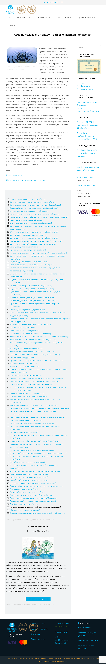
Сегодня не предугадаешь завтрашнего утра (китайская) (35, 355)
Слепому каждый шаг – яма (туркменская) (28, 396)
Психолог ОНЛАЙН (85, 122)
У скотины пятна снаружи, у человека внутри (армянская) (35, 471)
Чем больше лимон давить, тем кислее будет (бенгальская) (36, 241)
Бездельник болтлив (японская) (24, 364)
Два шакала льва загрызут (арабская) (26, 489)
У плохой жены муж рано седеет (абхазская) (29, 211)
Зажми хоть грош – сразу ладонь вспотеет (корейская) (33, 265)
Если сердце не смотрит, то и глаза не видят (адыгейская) (35, 205)
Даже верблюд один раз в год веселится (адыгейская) (34, 208)
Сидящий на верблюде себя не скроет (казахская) (32, 289)
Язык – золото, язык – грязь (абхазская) (26, 220)
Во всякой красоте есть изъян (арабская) (28, 492)
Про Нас (80, 83)
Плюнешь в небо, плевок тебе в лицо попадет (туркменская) (36, 378)
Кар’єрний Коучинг (85, 136)
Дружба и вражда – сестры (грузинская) (27, 462)
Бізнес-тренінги (38, 639)
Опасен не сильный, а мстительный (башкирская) (32, 450)
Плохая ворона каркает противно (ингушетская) (31, 286)
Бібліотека (35, 634)
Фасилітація (82, 105)
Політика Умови (38, 624)
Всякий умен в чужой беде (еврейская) (27, 310)
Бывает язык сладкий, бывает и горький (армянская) (33, 244)
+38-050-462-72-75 (55, 2)
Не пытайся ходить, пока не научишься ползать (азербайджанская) (39, 408)
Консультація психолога (87, 125)
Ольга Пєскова (84, 628)
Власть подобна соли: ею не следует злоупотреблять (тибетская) (38, 513)
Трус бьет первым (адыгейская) (24, 504)
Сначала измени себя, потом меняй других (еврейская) (34, 441)
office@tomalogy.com (86, 185)
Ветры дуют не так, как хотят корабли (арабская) (31, 495)
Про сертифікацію (85, 89)
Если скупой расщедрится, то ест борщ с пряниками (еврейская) (38, 453)
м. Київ (57, 637)
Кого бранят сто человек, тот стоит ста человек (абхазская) (35, 214)
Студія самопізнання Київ (88, 167)
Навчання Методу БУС (87, 139)
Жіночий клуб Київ (85, 170)
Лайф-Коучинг (83, 133)
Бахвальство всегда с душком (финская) (27, 393)
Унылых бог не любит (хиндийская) (25, 376)
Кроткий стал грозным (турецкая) (24, 367)
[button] (38, 599)
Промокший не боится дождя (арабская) (28, 250)
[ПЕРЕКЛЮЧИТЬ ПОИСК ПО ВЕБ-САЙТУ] (21, 25)
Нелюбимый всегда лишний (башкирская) (29, 480)
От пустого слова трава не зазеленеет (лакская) (30, 334)
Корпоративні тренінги (87, 102)
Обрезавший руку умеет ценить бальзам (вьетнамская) (34, 232)
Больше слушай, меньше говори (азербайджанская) (33, 501)
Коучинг (80, 108)
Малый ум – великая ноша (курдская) (26, 349)
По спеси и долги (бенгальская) (24, 432)
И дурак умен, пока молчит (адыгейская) (28, 199)
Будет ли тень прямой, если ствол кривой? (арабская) (33, 498)
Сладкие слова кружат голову (23, 328)
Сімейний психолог (85, 128)
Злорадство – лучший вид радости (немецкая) (30, 325)
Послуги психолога (39, 629)
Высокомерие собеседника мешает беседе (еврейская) (34, 423)
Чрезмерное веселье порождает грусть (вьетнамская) (33, 405)
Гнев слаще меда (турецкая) (22, 358)
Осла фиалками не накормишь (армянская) (29, 474)
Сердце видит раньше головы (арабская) (28, 247)
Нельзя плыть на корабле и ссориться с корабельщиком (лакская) (39, 337)
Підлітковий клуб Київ (87, 150)
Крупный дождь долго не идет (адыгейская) (29, 262)
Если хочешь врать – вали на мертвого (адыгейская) (33, 202)
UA (44, 2)
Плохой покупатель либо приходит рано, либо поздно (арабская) (38, 253)
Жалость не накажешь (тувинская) (25, 510)
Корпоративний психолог (88, 111)
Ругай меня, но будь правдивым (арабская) (29, 477)
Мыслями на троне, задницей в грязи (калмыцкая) (32, 298)
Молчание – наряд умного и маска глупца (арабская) (33, 483)
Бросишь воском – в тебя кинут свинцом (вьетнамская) (34, 238)
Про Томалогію (83, 86)
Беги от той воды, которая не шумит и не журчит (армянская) (37, 486)
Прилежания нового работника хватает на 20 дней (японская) (37, 361)
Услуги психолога (14, 175)
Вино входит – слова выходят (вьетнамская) (29, 235)
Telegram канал (61, 632)
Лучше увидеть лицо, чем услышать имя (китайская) (33, 301)
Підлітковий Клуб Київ (88, 641)
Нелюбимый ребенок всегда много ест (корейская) (32, 352)
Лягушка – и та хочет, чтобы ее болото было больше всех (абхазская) (39, 217)
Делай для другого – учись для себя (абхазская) (31, 223)
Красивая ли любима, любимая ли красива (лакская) (33, 340)
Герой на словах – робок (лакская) (24, 331)
